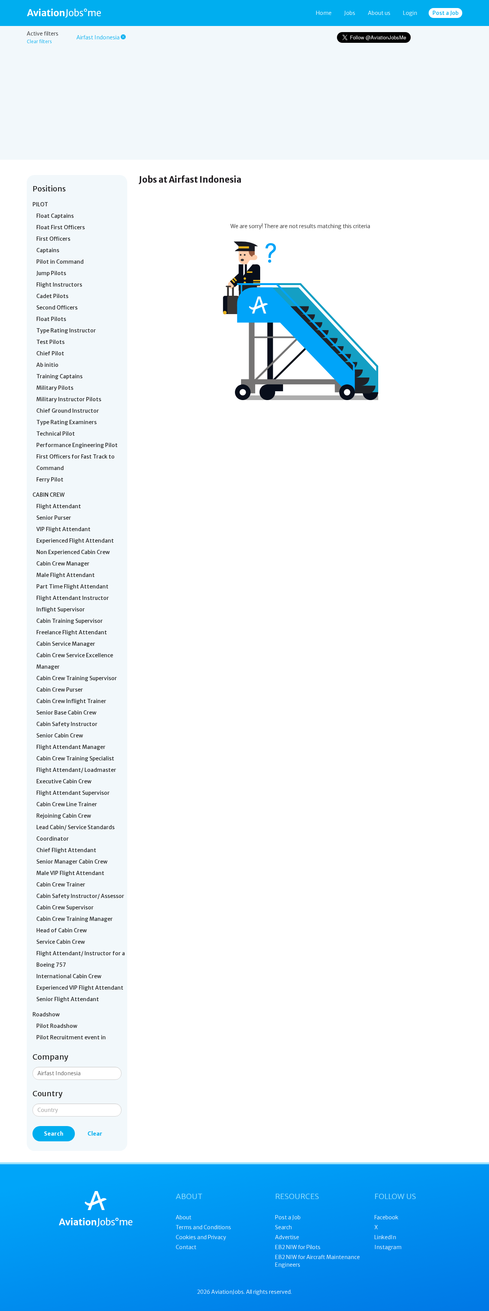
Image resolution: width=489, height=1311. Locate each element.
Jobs (349, 13)
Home (324, 13)
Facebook (386, 1217)
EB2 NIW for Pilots (298, 1247)
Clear (94, 1133)
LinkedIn (385, 1237)
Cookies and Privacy (201, 1237)
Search (53, 1133)
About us (379, 13)
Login (410, 13)
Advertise (287, 1237)
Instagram (388, 1247)
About (183, 1217)
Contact (186, 1247)
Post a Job (445, 13)
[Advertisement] (244, 106)
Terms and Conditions (203, 1227)
